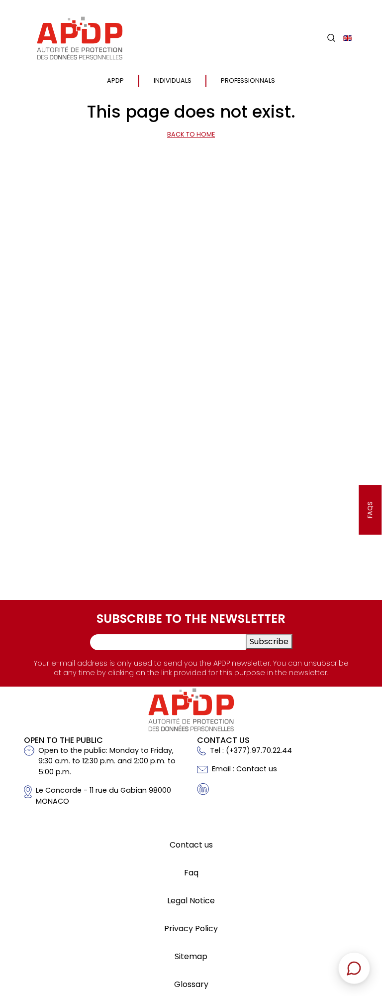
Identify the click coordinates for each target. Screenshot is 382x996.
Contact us (191, 845)
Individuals (172, 80)
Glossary (191, 984)
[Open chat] (354, 968)
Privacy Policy (191, 928)
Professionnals (248, 80)
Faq (191, 872)
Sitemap (191, 956)
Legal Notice (191, 900)
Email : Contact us (244, 769)
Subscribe (269, 641)
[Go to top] (359, 918)
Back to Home (191, 134)
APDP (115, 80)
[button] (331, 38)
